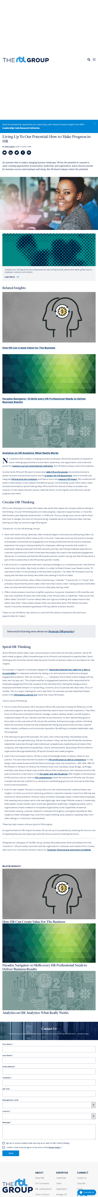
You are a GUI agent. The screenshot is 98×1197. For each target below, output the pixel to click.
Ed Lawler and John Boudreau (53, 774)
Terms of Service (42, 1194)
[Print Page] (29, 152)
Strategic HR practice (61, 631)
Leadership (61, 1178)
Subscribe (81, 1183)
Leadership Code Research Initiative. (21, 128)
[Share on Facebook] (23, 152)
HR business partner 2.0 (25, 694)
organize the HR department (58, 475)
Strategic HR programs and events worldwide (69, 849)
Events (80, 1189)
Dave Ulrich (10, 147)
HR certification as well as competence (67, 759)
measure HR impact (67, 479)
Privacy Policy (54, 1147)
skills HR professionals (57, 472)
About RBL (39, 1178)
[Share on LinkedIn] (10, 152)
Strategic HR (61, 1194)
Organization (61, 1189)
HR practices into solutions (24, 479)
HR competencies (43, 777)
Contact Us (82, 1178)
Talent (58, 1183)
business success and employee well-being (32, 466)
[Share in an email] (4, 152)
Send (10, 1153)
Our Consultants (42, 1183)
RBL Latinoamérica (43, 1189)
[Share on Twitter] (17, 152)
